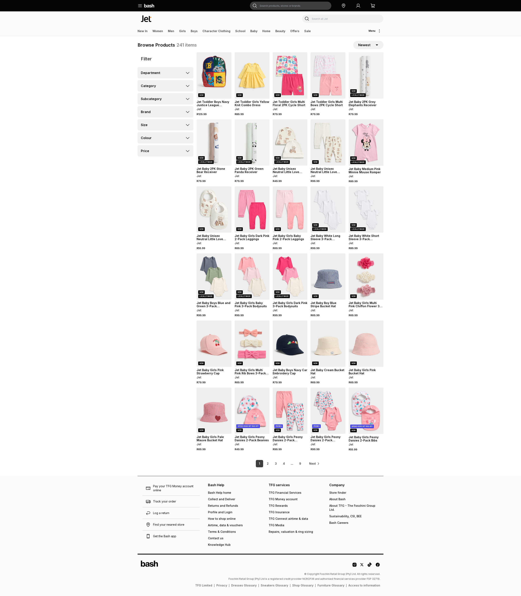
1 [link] (259, 463)
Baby (253, 31)
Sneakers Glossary (274, 585)
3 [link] (276, 463)
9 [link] (300, 463)
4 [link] (284, 463)
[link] (314, 464)
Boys (194, 31)
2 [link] (268, 463)
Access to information (364, 585)
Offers (294, 31)
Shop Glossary (302, 585)
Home (266, 31)
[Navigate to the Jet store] (146, 18)
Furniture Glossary (330, 585)
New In (143, 31)
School (240, 31)
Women (157, 31)
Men (171, 31)
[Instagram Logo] (354, 566)
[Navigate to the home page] (149, 6)
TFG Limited (203, 585)
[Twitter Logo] (362, 566)
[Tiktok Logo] (369, 566)
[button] (343, 5)
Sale (307, 31)
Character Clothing (216, 31)
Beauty (280, 31)
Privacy (221, 585)
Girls (182, 31)
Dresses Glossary (244, 585)
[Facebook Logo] (377, 566)
